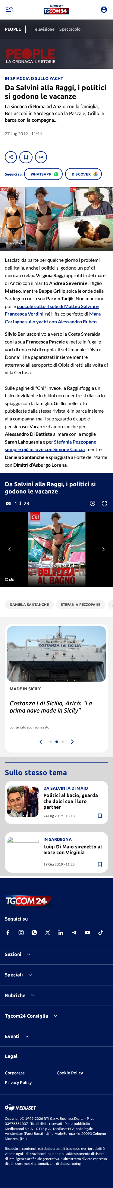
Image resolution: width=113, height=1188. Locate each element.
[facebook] (8, 933)
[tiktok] (101, 933)
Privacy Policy (18, 1082)
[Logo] (56, 9)
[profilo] (104, 9)
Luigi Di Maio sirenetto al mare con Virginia (72, 849)
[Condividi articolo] (11, 157)
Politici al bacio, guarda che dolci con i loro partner (70, 801)
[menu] (9, 9)
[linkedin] (61, 933)
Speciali (14, 974)
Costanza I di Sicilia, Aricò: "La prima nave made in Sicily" (51, 707)
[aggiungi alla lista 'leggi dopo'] (26, 157)
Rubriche (15, 995)
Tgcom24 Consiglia (26, 1016)
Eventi (12, 1036)
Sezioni (13, 954)
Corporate (15, 1072)
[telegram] (74, 933)
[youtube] (87, 933)
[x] (48, 933)
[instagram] (21, 933)
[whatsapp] (34, 933)
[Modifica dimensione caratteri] (41, 157)
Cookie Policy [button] (70, 1072)
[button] (56, 9)
